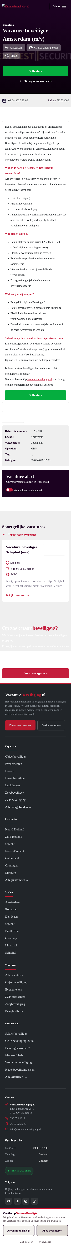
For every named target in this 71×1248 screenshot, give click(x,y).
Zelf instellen (26, 1241)
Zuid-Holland (13, 836)
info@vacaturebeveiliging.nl (25, 1129)
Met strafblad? (14, 1055)
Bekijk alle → (14, 1011)
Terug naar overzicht (38, 81)
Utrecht (9, 844)
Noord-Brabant (14, 851)
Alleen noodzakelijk (18, 1230)
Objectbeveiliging (16, 982)
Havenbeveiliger (15, 778)
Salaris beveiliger (16, 1033)
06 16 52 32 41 (18, 1123)
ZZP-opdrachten (15, 997)
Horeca (9, 771)
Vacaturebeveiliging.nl (39, 379)
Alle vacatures (14, 975)
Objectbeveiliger (15, 756)
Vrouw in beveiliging (18, 1062)
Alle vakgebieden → (18, 807)
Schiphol (10, 952)
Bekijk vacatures (51, 725)
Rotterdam (11, 909)
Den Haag (11, 916)
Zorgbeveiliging (15, 1004)
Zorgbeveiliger (14, 792)
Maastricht (11, 945)
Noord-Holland (14, 829)
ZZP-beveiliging (15, 799)
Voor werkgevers (35, 673)
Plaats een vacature (20, 725)
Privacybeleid (44, 1241)
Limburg (10, 872)
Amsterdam (12, 902)
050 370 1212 (17, 1118)
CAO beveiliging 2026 (19, 1040)
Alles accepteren (52, 1230)
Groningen (11, 865)
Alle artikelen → (16, 1077)
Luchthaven (12, 785)
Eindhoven (12, 931)
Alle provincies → (17, 880)
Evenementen (13, 763)
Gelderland (12, 858)
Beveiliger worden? (17, 1048)
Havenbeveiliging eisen (19, 1069)
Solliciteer (35, 71)
